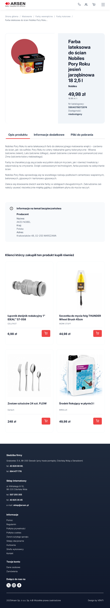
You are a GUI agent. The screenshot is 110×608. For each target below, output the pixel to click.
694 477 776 (16, 471)
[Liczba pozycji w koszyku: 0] (93, 5)
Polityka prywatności (15, 528)
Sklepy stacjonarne (15, 541)
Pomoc (9, 520)
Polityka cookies (13, 532)
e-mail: (17, 505)
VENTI (101, 600)
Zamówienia (12, 571)
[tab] (18, 135)
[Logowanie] (86, 4)
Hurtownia (11, 545)
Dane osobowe (13, 567)
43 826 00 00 (16, 466)
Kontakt (9, 553)
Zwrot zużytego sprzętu (17, 537)
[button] (46, 333)
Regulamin (11, 524)
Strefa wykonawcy (15, 549)
